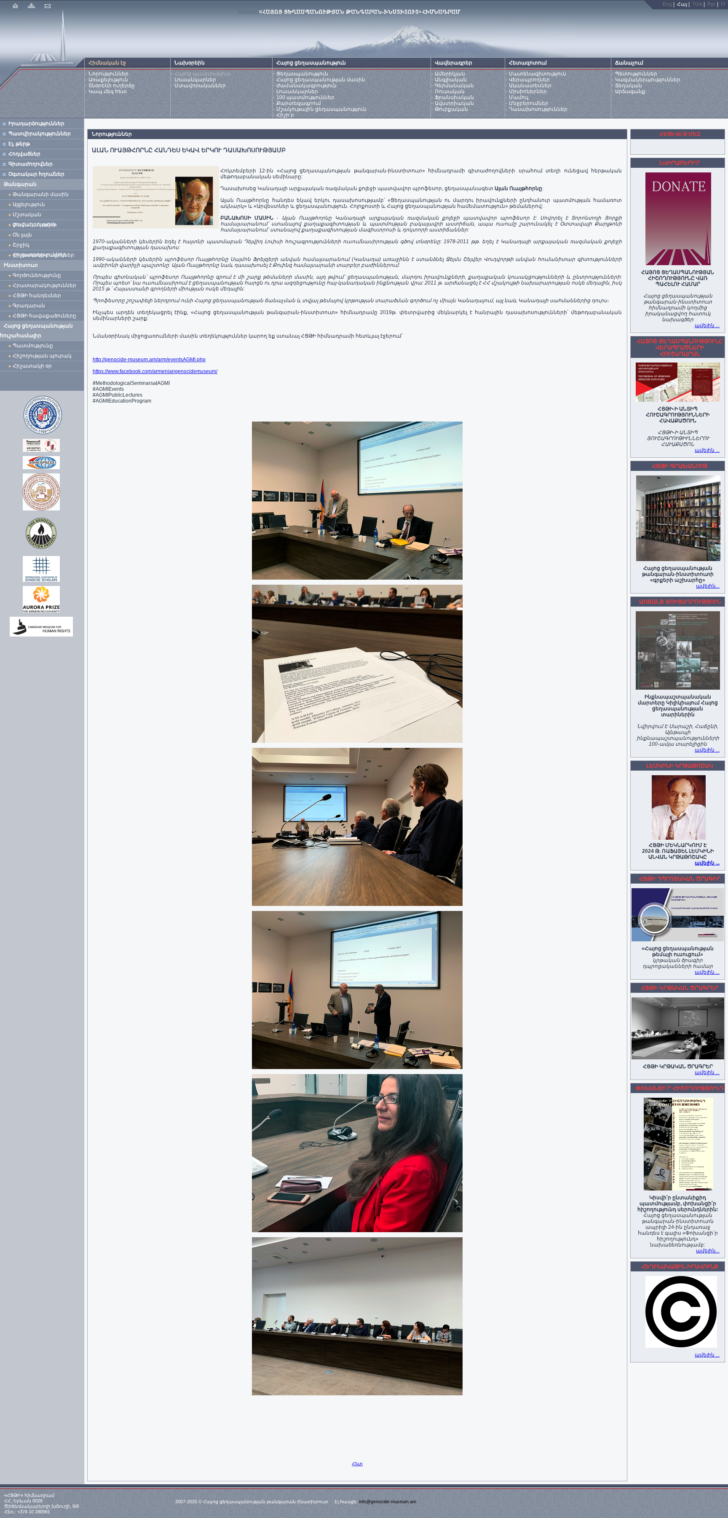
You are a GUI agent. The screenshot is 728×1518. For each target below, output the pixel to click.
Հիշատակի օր (32, 366)
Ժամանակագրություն (306, 86)
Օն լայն (24, 235)
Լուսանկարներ (195, 80)
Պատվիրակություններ (39, 134)
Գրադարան (29, 306)
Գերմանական (454, 86)
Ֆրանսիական (454, 97)
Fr (723, 4)
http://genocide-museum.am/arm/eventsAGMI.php (149, 360)
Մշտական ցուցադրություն (34, 216)
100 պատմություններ (305, 97)
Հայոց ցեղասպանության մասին (320, 80)
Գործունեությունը (37, 275)
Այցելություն (29, 204)
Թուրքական (451, 109)
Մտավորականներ (200, 86)
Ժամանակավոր (35, 225)
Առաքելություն (108, 80)
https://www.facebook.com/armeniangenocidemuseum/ (155, 371)
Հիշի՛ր (285, 115)
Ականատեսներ (530, 86)
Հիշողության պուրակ (42, 356)
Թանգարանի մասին (41, 194)
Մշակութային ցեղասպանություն (321, 109)
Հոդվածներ (24, 154)
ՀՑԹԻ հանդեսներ (38, 295)
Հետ (357, 1463)
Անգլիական (451, 80)
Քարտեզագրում (298, 103)
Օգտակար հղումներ (36, 174)
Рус (711, 4)
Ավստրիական (454, 103)
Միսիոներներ (528, 91)
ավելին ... (707, 325)
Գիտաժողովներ (30, 164)
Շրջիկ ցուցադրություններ (41, 246)
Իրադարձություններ (36, 123)
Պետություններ (636, 74)
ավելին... (708, 586)
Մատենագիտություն (537, 74)
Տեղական (628, 86)
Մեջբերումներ (529, 103)
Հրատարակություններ (44, 285)
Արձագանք (630, 91)
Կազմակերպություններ (647, 80)
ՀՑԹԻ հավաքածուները (44, 316)
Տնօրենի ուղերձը (111, 86)
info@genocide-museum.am (387, 1501)
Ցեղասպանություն (302, 74)
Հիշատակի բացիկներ (45, 255)
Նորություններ (108, 74)
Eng (667, 4)
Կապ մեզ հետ (107, 91)
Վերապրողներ (529, 80)
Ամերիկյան (450, 74)
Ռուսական (450, 91)
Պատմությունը (33, 346)
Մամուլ (518, 97)
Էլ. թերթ (19, 144)
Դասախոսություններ (538, 109)
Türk (697, 4)
